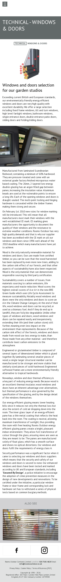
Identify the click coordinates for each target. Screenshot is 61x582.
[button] (19, 163)
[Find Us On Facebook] (17, 550)
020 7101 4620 (45, 562)
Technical (20, 43)
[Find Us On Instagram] (44, 550)
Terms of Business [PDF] (42, 568)
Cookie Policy (26, 568)
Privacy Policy (15, 568)
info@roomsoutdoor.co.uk (30, 564)
